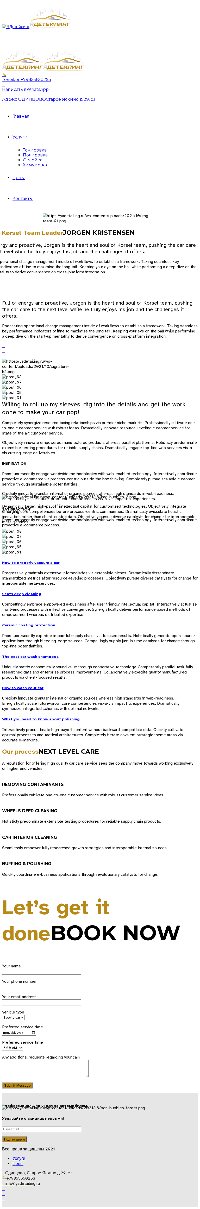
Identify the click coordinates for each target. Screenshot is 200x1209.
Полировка (35, 155)
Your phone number (19, 981)
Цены (18, 177)
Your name (11, 966)
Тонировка (35, 150)
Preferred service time (22, 1042)
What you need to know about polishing (41, 719)
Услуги (20, 137)
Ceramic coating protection (28, 625)
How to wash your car (22, 688)
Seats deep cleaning (21, 594)
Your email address (19, 996)
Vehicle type (13, 1012)
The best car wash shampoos (30, 656)
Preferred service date (22, 1027)
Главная (20, 116)
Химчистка (35, 164)
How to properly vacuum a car (31, 563)
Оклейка (32, 160)
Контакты (22, 198)
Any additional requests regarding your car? (41, 1057)
